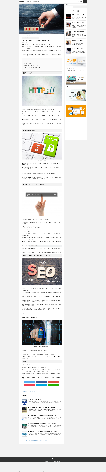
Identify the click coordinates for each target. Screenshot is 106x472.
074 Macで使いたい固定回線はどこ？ (35, 399)
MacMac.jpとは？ (29, 1)
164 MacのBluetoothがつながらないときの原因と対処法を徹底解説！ (42, 407)
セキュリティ (33, 391)
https (25, 391)
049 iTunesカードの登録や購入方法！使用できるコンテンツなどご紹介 (42, 423)
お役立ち (29, 391)
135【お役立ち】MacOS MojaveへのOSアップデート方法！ (36, 440)
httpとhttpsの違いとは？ (28, 63)
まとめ (24, 68)
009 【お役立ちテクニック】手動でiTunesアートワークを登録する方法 (42, 415)
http (23, 391)
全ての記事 (80, 1)
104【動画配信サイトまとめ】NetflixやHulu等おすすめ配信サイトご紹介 (42, 431)
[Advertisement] (76, 130)
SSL (27, 391)
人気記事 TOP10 (36, 1)
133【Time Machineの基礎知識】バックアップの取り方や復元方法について (39, 439)
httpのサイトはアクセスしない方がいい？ (31, 65)
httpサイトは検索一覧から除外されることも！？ (32, 67)
